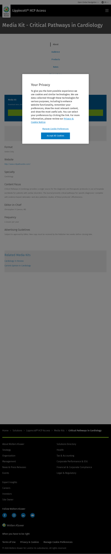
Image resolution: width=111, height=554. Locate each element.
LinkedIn (23, 515)
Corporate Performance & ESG (72, 461)
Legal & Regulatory (66, 473)
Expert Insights (9, 482)
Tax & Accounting (65, 455)
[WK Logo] (13, 525)
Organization (8, 455)
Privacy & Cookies (29, 542)
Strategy (6, 450)
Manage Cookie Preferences (55, 129)
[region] (55, 109)
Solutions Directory (66, 444)
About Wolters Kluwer (13, 444)
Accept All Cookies (55, 136)
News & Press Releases (14, 467)
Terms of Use (9, 542)
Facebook (4, 515)
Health (60, 450)
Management (9, 461)
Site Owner (7, 499)
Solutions (17, 430)
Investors (7, 493)
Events (5, 473)
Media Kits (59, 430)
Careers (6, 488)
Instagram (14, 515)
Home (5, 430)
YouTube (32, 515)
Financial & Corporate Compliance (74, 467)
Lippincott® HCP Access (38, 430)
